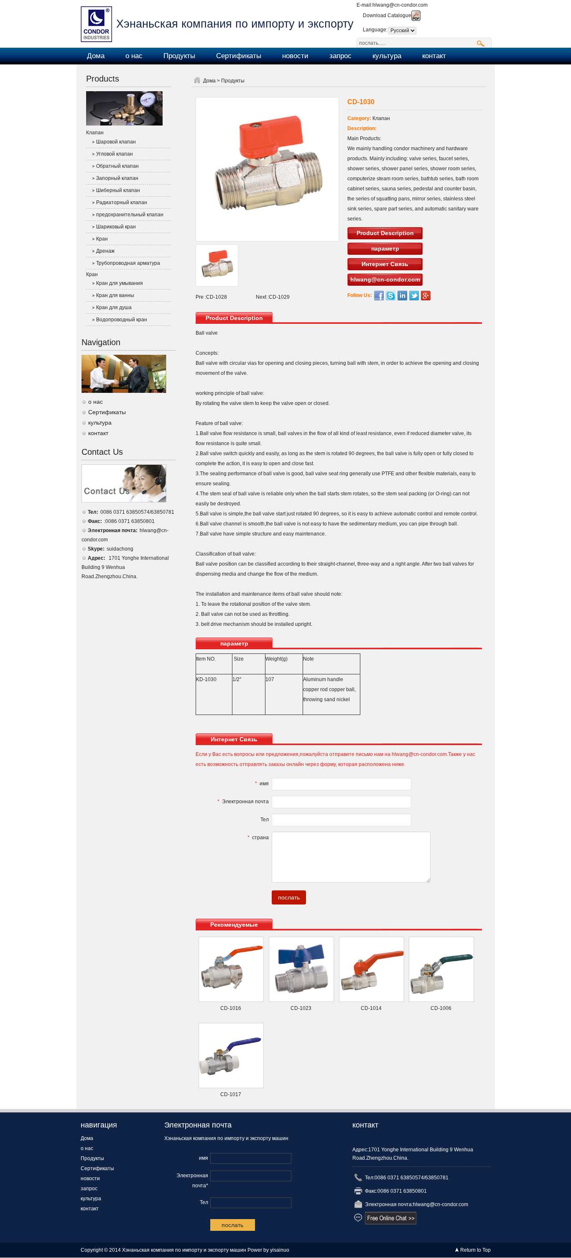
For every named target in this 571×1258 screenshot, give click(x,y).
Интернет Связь (385, 264)
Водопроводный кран (121, 320)
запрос (340, 56)
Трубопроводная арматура (128, 263)
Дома (96, 56)
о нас (134, 56)
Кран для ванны (115, 295)
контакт (434, 56)
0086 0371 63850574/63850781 (137, 512)
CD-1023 (301, 1008)
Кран (102, 239)
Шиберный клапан (118, 190)
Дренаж (105, 251)
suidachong (120, 549)
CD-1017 (230, 1094)
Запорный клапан (117, 178)
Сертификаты (238, 56)
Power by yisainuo (268, 1250)
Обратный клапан (117, 166)
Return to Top (475, 1250)
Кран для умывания (119, 283)
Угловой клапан (114, 154)
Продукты (179, 56)
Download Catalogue (387, 15)
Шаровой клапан (116, 142)
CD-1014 (371, 1008)
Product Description (385, 233)
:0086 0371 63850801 (129, 521)
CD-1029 (279, 297)
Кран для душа (114, 307)
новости (295, 56)
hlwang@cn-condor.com (400, 5)
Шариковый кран (116, 227)
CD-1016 (230, 1008)
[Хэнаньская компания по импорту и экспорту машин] (98, 23)
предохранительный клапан (129, 215)
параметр (385, 248)
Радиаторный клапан (121, 202)
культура (386, 56)
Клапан (95, 133)
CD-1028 (216, 297)
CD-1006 (441, 1008)
